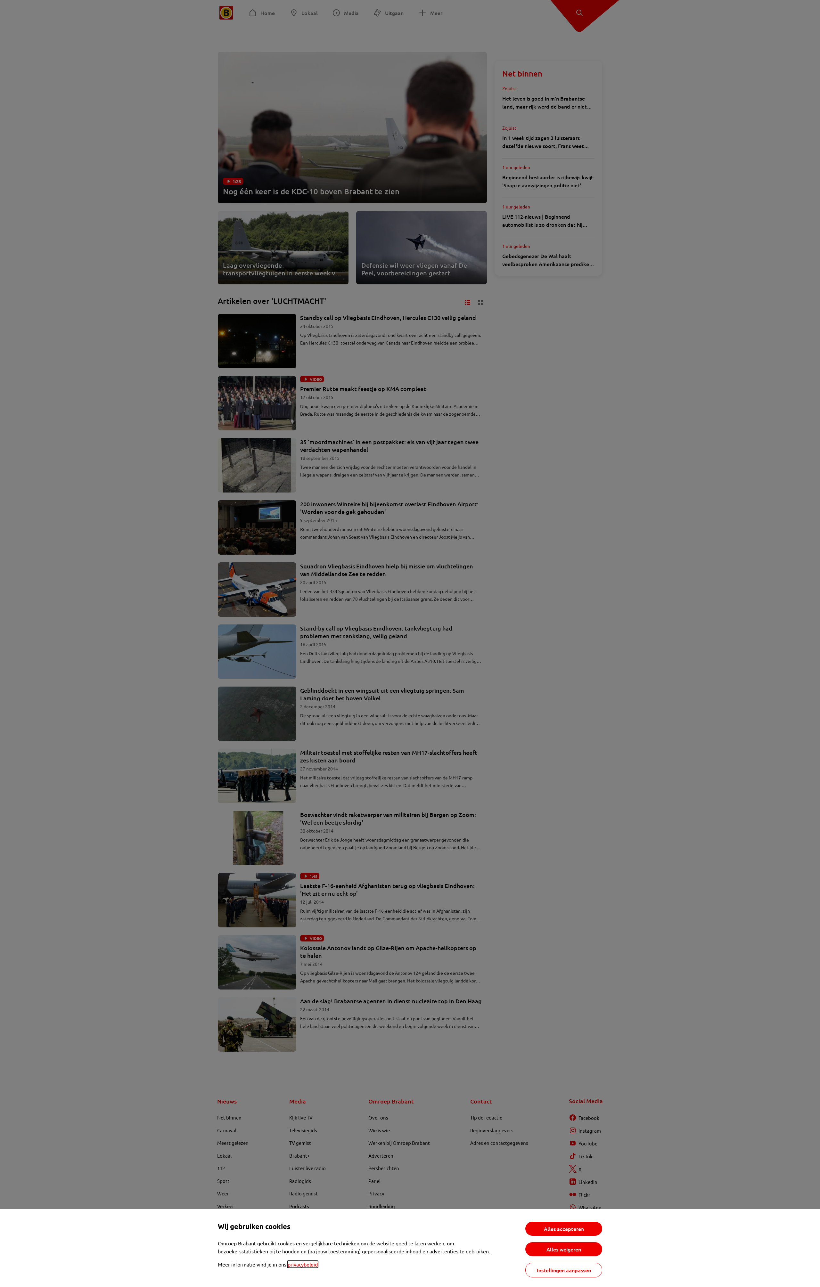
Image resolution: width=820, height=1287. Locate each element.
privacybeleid (303, 1264)
